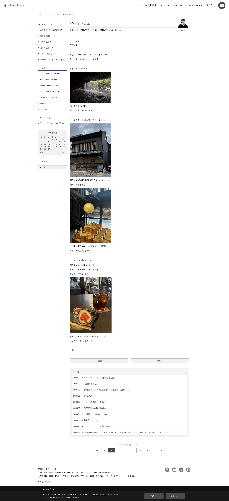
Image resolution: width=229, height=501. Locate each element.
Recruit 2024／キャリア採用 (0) (52, 60)
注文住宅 (210, 5)
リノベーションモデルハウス (188, 5)
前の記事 (99, 361)
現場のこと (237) (46, 48)
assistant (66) (45, 103)
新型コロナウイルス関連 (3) (51, 30)
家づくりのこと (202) (48, 36)
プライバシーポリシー (98, 494)
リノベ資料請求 (149, 5)
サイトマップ (45, 482)
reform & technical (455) (49, 91)
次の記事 (159, 361)
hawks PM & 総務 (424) (49, 97)
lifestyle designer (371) (48, 79)
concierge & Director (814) (50, 73)
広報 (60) (43, 109)
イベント (164, 5)
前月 (41, 153)
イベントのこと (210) (48, 54)
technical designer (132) (49, 85)
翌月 (64, 153)
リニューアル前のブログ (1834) (52, 123)
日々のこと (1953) (47, 42)
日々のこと (120, 30)
